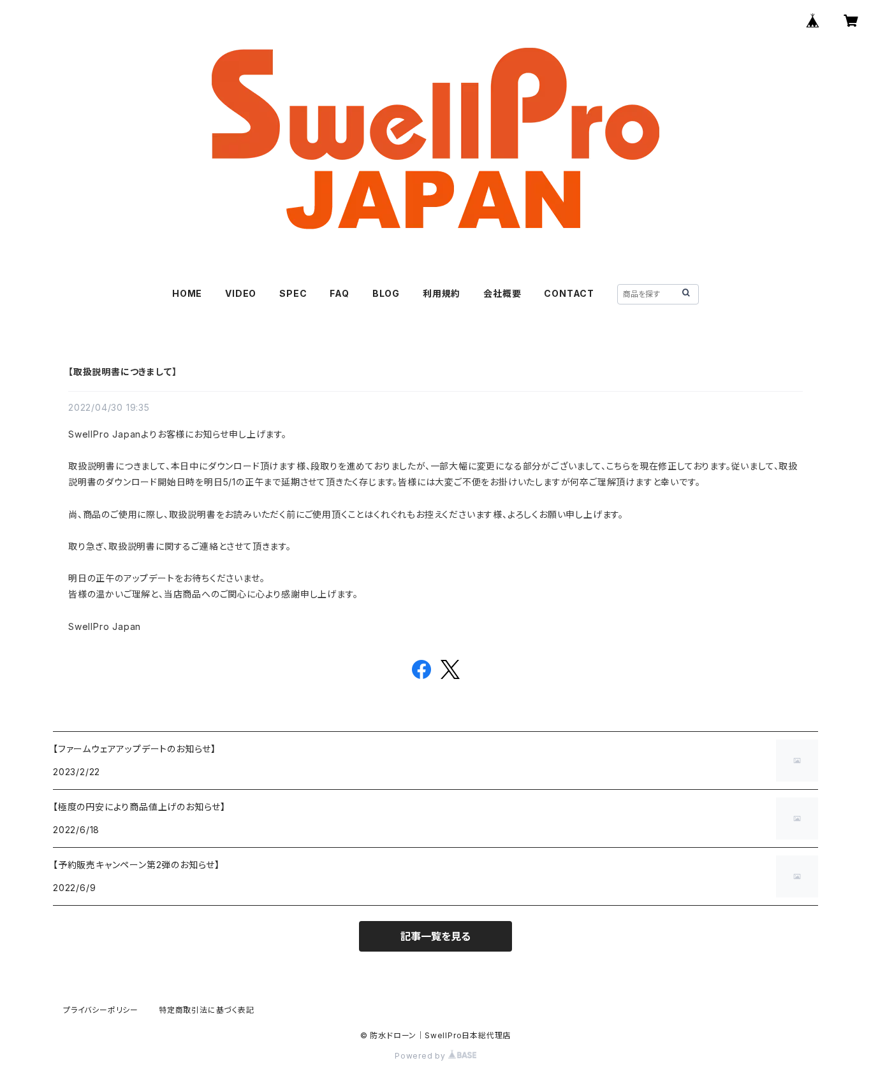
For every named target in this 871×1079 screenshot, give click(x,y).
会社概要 (502, 293)
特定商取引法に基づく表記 (206, 1010)
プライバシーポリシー (100, 1010)
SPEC (293, 293)
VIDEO (240, 293)
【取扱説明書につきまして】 (122, 371)
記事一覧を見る (435, 936)
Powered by (421, 1056)
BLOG (386, 293)
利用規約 (441, 293)
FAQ (339, 293)
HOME (187, 293)
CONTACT (569, 293)
